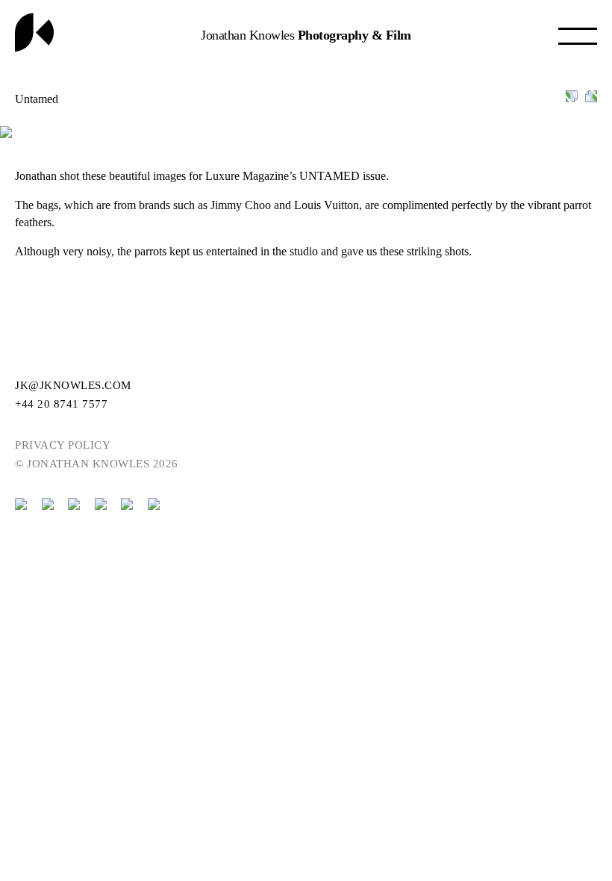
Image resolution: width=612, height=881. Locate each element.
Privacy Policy (62, 445)
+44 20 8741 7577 (61, 404)
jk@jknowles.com (73, 385)
